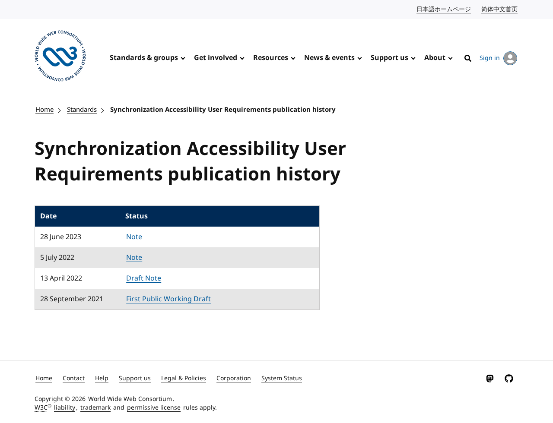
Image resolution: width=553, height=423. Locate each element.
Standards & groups (144, 58)
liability (64, 407)
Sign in (490, 58)
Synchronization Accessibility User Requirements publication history (223, 109)
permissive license (154, 407)
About (434, 58)
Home (44, 109)
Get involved (215, 58)
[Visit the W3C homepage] (60, 57)
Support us (389, 58)
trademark (95, 407)
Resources (270, 58)
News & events (329, 58)
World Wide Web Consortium (130, 399)
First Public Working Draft (168, 299)
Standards (82, 109)
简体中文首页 (499, 9)
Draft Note (143, 278)
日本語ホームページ (444, 9)
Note (134, 237)
